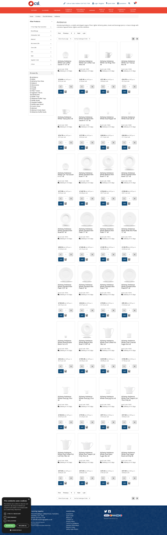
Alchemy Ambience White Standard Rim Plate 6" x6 (86, 286)
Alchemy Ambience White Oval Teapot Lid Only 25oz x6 (87, 454)
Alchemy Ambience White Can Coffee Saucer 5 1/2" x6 (64, 63)
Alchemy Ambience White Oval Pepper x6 (108, 118)
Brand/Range (34, 31)
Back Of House (111, 10)
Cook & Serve (35, 106)
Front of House (102, 10)
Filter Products (35, 21)
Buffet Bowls (35, 100)
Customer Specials (133, 10)
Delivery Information (72, 525)
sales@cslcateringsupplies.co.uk (42, 519)
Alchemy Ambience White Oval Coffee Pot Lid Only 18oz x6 (66, 454)
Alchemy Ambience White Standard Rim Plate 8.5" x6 (128, 286)
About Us (69, 518)
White (33, 79)
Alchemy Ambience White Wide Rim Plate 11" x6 (129, 230)
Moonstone (35, 85)
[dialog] (16, 515)
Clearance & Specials (121, 10)
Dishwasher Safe (35, 35)
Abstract (34, 108)
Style (32, 56)
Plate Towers (35, 91)
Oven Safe (33, 47)
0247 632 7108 (85, 3)
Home (31, 16)
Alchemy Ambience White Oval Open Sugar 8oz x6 (107, 454)
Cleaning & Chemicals (68, 10)
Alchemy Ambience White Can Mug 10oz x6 (107, 63)
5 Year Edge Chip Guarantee (38, 27)
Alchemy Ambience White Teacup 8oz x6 (65, 118)
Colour (33, 64)
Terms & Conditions (72, 523)
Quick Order (70, 516)
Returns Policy (70, 527)
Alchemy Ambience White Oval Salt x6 (128, 118)
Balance (34, 83)
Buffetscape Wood (37, 104)
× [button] (28, 499)
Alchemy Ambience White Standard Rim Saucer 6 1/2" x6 (86, 118)
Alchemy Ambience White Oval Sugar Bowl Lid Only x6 (128, 454)
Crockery (34, 10)
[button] (16, 530)
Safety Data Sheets (72, 529)
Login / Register (99, 3)
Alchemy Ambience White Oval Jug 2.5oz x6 (86, 398)
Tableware (57, 10)
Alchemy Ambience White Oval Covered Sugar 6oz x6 (128, 342)
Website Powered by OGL (111, 518)
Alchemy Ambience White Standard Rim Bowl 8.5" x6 (65, 230)
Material (33, 39)
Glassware (45, 10)
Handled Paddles (36, 102)
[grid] (133, 38)
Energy (33, 87)
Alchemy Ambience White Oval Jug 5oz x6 (108, 397)
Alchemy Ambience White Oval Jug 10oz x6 (65, 398)
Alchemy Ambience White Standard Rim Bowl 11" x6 (86, 174)
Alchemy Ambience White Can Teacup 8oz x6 (128, 63)
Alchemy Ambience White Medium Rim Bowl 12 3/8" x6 (86, 342)
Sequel (33, 89)
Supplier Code (35, 60)
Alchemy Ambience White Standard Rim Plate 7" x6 (107, 286)
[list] (137, 38)
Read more (18, 509)
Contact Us (69, 519)
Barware (92, 10)
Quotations (69, 514)
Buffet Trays (35, 96)
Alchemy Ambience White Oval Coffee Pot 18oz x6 (108, 342)
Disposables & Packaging (80, 10)
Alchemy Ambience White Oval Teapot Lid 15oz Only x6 (129, 398)
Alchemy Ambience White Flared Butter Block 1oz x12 (65, 342)
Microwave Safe (35, 43)
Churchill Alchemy (47, 16)
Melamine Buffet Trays (38, 98)
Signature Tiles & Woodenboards (36, 94)
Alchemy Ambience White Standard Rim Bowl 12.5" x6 (128, 174)
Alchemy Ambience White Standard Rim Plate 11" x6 (86, 230)
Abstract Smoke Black (38, 110)
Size (32, 52)
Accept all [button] (9, 526)
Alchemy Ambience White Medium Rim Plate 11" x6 (107, 230)
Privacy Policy (70, 521)
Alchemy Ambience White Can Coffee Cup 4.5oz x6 (87, 63)
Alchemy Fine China (37, 81)
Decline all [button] (23, 526)
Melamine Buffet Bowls (38, 112)
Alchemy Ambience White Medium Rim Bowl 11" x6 (107, 174)
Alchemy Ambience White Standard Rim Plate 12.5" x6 (65, 286)
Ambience (57, 16)
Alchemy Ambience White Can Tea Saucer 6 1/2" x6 (66, 174)
